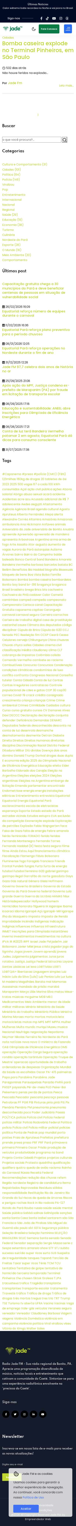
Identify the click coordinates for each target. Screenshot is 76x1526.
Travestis (8, 1293)
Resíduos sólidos (50, 1188)
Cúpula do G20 (51, 630)
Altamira (35, 519)
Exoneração (33, 821)
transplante (52, 1283)
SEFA (37, 1228)
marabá (53, 987)
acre (21, 499)
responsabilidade (14, 1193)
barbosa (37, 565)
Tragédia (36, 1283)
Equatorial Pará (40, 801)
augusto (41, 544)
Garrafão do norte (37, 876)
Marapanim (10, 992)
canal (39, 605)
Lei (28, 967)
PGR (25, 1102)
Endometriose (12, 791)
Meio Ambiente (16, 255)
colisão (56, 655)
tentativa (9, 1268)
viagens (7, 1318)
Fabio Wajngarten (47, 826)
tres (45, 1298)
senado (54, 1238)
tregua (36, 1298)
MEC (49, 997)
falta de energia (34, 831)
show (44, 1248)
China (52, 640)
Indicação (57, 921)
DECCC (14, 715)
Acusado (37, 499)
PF (19, 1102)
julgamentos (39, 956)
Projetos (40, 1158)
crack (30, 695)
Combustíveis (12, 665)
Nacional (8, 205)
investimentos (24, 936)
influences (22, 926)
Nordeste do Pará (15, 240)
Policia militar (38, 1127)
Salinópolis (51, 1213)
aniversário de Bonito (47, 529)
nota (5, 1042)
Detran (47, 735)
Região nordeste (14, 1183)
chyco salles (23, 645)
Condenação (63, 665)
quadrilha (45, 1163)
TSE (4, 1303)
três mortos (21, 1298)
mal (48, 982)
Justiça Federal (36, 961)
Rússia (25, 1173)
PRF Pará (44, 1142)
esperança (10, 811)
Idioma (19, 911)
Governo (8, 886)
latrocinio (55, 961)
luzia (69, 977)
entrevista (47, 796)
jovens (61, 951)
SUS (53, 1253)
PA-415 (51, 1072)
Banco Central (25, 559)
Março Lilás (28, 992)
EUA (54, 816)
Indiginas (8, 926)
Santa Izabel (37, 1218)
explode (49, 821)
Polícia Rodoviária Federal (41, 1122)
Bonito (6, 584)
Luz (63, 977)
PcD (48, 1087)
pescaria (36, 1097)
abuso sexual (33, 494)
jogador (56, 946)
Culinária (8, 235)
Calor (46, 595)
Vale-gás (27, 1308)
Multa (20, 1027)
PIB (31, 1102)
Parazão (48, 1082)
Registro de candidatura (44, 1183)
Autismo (56, 549)
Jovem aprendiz (44, 951)
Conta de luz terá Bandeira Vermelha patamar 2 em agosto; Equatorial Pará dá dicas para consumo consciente (37, 435)
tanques (33, 1258)
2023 (5, 484)
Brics (38, 589)
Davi (5, 715)
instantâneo (59, 931)
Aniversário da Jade (16, 529)
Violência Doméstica (29, 1318)
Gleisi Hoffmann (51, 881)
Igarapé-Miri (52, 911)
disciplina (8, 745)
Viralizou (8, 184)
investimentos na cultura (53, 936)
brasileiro (17, 589)
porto (61, 1132)
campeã (25, 600)
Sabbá (28, 1213)
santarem (54, 1218)
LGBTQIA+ (9, 972)
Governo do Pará (14, 891)
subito (64, 1248)
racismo (55, 1168)
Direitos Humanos (37, 740)
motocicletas (12, 1022)
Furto (39, 866)
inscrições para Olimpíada (31, 931)
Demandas (41, 720)
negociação (38, 1032)
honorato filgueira (32, 906)
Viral (47, 1323)
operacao (21, 1062)
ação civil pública (39, 489)
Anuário (68, 529)
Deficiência (24, 720)
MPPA (56, 1022)
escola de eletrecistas (42, 806)
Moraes (18, 1017)
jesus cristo (42, 946)
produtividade (25, 1152)
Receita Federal (41, 1173)
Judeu (6, 956)
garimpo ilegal (12, 876)
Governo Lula (61, 891)
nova (25, 1042)
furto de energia (55, 866)
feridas (55, 836)
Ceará (53, 635)
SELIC (22, 1238)
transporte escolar (35, 1288)
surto (46, 1253)
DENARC (56, 720)
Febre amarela (58, 831)
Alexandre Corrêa (15, 519)
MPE (41, 1022)
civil (59, 645)
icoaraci (8, 911)
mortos (39, 1017)
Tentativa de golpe (30, 1268)
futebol (7, 871)
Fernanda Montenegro (18, 841)
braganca (59, 584)
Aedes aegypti (31, 504)
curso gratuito (21, 710)
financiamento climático (52, 851)
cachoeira (55, 589)
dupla (69, 755)
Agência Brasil (25, 509)
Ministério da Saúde (51, 1007)
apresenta (10, 539)
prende (7, 1142)
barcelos (50, 565)
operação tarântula (27, 1057)
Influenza (37, 926)
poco (27, 1112)
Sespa (6, 1248)
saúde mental (62, 1208)
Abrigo (18, 494)
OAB (5, 1047)
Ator (31, 544)
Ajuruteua (9, 514)
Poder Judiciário (43, 1112)
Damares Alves (59, 710)
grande (7, 896)
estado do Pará (53, 811)
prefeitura (61, 1137)
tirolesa (47, 1278)
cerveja (22, 640)
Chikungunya (37, 640)
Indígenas (42, 921)
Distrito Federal (58, 745)
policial (53, 1127)
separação (35, 1243)
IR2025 (18, 941)
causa (22, 625)
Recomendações (14, 1178)
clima (52, 650)
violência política (31, 1323)
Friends (60, 861)
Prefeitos (46, 1137)
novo (33, 1042)
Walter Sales (35, 1328)
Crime (50, 700)
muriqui (41, 1027)
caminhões (10, 600)
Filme (65, 846)
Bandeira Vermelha (16, 565)
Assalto (22, 544)
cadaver (35, 595)
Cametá (57, 595)
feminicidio (19, 836)
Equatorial (62, 796)
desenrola (28, 730)
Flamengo (27, 856)
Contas (57, 680)
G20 (41, 871)
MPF (48, 1022)
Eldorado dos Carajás (31, 770)
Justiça (20, 961)
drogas (51, 755)
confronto (21, 675)
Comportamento (14, 260)
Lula (57, 977)
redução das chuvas (41, 1178)
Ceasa (63, 635)
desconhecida (42, 725)
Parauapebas (32, 1082)
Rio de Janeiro (54, 1193)
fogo (22, 861)
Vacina (48, 1303)
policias (64, 1127)
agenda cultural (47, 509)
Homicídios (10, 906)
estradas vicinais (14, 816)
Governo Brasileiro (29, 886)
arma (54, 539)
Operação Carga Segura (35, 1052)
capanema (23, 610)
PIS (63, 1102)
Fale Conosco (49, 29)
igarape (67, 911)
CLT (60, 650)
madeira (12, 982)
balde (58, 554)
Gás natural (19, 881)
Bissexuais (66, 570)
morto (29, 1017)
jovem (27, 951)
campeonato (56, 600)
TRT (57, 1298)
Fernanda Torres (48, 841)
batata (63, 565)
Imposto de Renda (54, 916)
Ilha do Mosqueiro (14, 916)
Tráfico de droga (39, 1293)
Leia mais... (66, 85)
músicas (18, 997)
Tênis (42, 1263)
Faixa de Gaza (12, 831)
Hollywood (39, 901)
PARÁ (59, 1082)
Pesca (57, 1092)
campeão (39, 600)
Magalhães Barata (31, 982)
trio (50, 1298)
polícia (21, 1117)
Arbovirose (26, 539)
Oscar (40, 1072)
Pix (67, 1102)
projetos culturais (59, 1158)
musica (62, 1027)
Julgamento (20, 956)
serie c (68, 1243)
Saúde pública (12, 1213)
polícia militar (12, 1122)
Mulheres (8, 1027)
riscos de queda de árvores (42, 1198)
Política (11, 174)
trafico (24, 1283)
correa (7, 695)
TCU (57, 1263)
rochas (21, 1203)
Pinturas (40, 1102)
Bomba (23, 579)
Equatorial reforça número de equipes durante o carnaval (33, 313)
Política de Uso (33, 1497)
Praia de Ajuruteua (26, 1137)
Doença (47, 750)
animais (60, 524)
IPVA (5, 941)
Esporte (11, 245)
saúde (47, 1208)
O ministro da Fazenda (54, 1042)
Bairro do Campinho (38, 554)
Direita (7, 740)
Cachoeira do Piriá (15, 595)
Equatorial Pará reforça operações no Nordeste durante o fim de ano (33, 350)
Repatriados (11, 1188)
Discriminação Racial (31, 745)
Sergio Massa (52, 1243)
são (65, 1218)
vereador (9, 1313)
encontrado (56, 786)
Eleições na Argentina (34, 781)
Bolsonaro (9, 579)
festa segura (52, 846)
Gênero (33, 881)
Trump (65, 1298)
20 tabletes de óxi (53, 479)
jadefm (57, 941)
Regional (8, 210)
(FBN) (62, 474)
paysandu (19, 1087)
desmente (33, 735)
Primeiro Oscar (26, 1147)
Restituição (36, 1193)
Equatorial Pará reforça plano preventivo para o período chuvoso (36, 331)
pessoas (63, 1097)
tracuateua (10, 1283)
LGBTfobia (44, 967)
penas (22, 1092)
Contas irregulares (15, 685)
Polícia (11, 179)
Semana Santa (37, 1238)
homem (53, 901)
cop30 (61, 690)
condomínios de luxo (48, 670)
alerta (58, 514)
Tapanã (45, 1258)
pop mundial (47, 1132)
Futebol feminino (25, 871)
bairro (18, 554)
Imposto (34, 916)
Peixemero (10, 1092)
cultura (65, 705)
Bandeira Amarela (58, 559)
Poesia (60, 1112)
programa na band (49, 1152)
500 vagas (25, 484)
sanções (66, 1213)
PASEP (6, 1087)
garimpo (62, 871)
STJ (57, 1248)
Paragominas (11, 1082)
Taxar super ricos (25, 1263)
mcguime (31, 997)
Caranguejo (52, 610)
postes (7, 1137)
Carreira (46, 615)
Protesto (31, 1163)
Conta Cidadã (23, 680)
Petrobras (9, 1102)
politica (7, 1132)
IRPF (26, 941)
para (14, 1077)
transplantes (11, 1288)
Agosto (64, 509)
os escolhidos (26, 1072)
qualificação (61, 1163)
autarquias (42, 549)
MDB (42, 997)
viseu (67, 1323)
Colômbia (43, 655)
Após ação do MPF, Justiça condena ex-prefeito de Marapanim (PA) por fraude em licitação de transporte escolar (35, 389)
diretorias (57, 740)
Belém (6, 570)
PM (29, 1107)
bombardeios (61, 579)
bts (44, 589)
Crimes (23, 705)
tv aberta (27, 1303)
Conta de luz (43, 680)
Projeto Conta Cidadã (17, 1158)
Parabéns (25, 1077)
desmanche (44, 730)
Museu (51, 1027)
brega (29, 589)
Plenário (21, 1107)
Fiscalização (11, 856)
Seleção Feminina (41, 1233)
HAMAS (57, 896)
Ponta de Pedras (26, 1132)
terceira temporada (31, 1273)
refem (61, 1178)
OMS (64, 1047)
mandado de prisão (32, 987)
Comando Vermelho (17, 660)
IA (46, 906)
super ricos (34, 1253)
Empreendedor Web (38, 1519)
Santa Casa (19, 1218)
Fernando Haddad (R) (18, 846)
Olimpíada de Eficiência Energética (34, 1047)
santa (6, 1218)
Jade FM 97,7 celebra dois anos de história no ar (37, 369)
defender (9, 720)
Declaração (28, 715)
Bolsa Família (51, 575)
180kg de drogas (28, 479)
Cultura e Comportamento (24, 164)
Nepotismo (56, 1032)
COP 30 (51, 690)
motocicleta (55, 1017)
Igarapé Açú (34, 911)
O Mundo (11, 250)
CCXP (44, 635)
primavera (59, 1142)
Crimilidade (37, 705)
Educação (12, 220)
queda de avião (37, 1168)
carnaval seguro (27, 615)
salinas (38, 1213)
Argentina (42, 539)
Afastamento (52, 504)
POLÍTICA (8, 1117)
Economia (13, 225)
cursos (37, 710)
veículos (41, 1308)
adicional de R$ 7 (56, 499)
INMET (6, 931)
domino (7, 755)
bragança (44, 584)
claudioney (40, 650)
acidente (58, 494)
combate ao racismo (47, 660)
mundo (30, 1027)
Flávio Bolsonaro (47, 856)
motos (27, 1022)
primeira (8, 1147)
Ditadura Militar (13, 750)
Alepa (49, 514)
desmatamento (13, 735)
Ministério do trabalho (18, 1012)
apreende (9, 534)
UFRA (39, 1303)
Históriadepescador (16, 901)
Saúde (10, 215)
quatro (21, 1168)
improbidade (11, 921)
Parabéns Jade (44, 1077)
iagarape (55, 906)
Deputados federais (16, 725)
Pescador (22, 1097)
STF (51, 1248)
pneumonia (40, 1107)
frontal (7, 866)
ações (57, 489)
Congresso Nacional (44, 675)
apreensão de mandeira (51, 534)
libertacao (24, 972)
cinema (50, 645)
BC (71, 565)
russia (38, 1208)
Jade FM (45, 941)
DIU (27, 750)
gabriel (50, 871)
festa (38, 846)
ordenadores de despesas (21, 1067)
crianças (39, 700)
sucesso (8, 1253)
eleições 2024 (39, 775)
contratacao (39, 685)
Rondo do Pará (12, 1208)
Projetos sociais (13, 1163)
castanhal (9, 625)
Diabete (58, 735)
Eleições (23, 775)
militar (6, 1007)
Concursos (45, 665)
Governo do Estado (57, 886)
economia (12, 760)
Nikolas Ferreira (26, 1037)
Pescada (8, 1097)
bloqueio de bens (14, 575)
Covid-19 (19, 695)
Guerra (18, 896)
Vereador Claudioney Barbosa (38, 1313)
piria (49, 1102)
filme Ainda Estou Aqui (18, 851)
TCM (50, 1263)
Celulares (9, 640)
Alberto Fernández (30, 514)
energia (28, 791)
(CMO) (52, 474)
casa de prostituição (57, 620)
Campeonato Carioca (18, 605)
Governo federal (40, 891)
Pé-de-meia (36, 1087)
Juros (52, 956)
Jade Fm (15, 83)
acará (47, 494)
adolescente (11, 504)
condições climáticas (17, 670)
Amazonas (64, 519)
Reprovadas (29, 1188)
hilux (66, 896)
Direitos (18, 740)
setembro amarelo (25, 1248)
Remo (66, 1183)
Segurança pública (55, 1228)
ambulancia (10, 524)
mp (34, 1022)
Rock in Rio (35, 1203)
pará (67, 1082)
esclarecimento (13, 806)
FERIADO (34, 836)
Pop (5, 189)
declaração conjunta (53, 715)
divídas (36, 750)
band (40, 559)
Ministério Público (47, 1012)
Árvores (8, 554)
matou (59, 992)
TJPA (57, 1278)
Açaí (23, 489)
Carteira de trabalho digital (22, 620)
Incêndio (28, 921)
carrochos (60, 615)
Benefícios (19, 570)
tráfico (21, 1293)
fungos (29, 866)
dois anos (60, 750)
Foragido (33, 861)
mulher (66, 1022)
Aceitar (26, 1509)
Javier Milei (25, 946)
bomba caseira (40, 579)
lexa (33, 967)
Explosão (26, 826)
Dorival (40, 755)
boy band (19, 584)
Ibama (67, 906)
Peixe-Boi (59, 1087)
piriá (56, 1102)
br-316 (31, 584)
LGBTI (57, 967)
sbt (30, 1228)
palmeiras (64, 1072)
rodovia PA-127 (54, 1203)
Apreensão (25, 534)
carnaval (8, 615)
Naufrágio (22, 1032)
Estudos (32, 816)
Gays (69, 876)
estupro (44, 816)
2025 (13, 484)
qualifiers (8, 1168)
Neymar (8, 1037)
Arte (13, 544)
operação (9, 1052)
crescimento (11, 700)
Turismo (8, 230)
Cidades (8, 37)
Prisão (42, 1147)
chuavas (63, 640)
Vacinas (59, 1303)
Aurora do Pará (23, 549)
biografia (51, 570)
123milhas (9, 479)
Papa (6, 1077)
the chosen (24, 1278)
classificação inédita (16, 650)
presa (18, 1142)
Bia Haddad (36, 570)
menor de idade (58, 1002)
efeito (57, 765)
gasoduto (58, 876)
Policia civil (20, 1127)
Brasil (6, 589)
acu (27, 499)
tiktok (37, 1278)
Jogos (18, 951)
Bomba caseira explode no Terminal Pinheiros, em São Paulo (38, 50)
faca (63, 826)
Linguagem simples (47, 972)
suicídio (20, 1253)
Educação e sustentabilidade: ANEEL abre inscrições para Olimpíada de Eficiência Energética (36, 412)
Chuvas (7, 645)
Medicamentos (13, 1002)
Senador (20, 1243)
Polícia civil (34, 1117)
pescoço (50, 1097)
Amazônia (49, 519)
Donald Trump (24, 755)
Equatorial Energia (15, 801)
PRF (34, 1142)
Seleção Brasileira (15, 1233)
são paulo (21, 1228)
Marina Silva (44, 992)
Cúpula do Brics (29, 630)
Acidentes (9, 499)
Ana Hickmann (30, 524)
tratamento (59, 1288)
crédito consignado (49, 695)
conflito (7, 675)
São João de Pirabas (31, 1223)
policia (7, 1127)
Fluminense (10, 861)
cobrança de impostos (18, 655)
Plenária (8, 1107)
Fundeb (18, 866)
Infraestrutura (55, 926)
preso (27, 1142)
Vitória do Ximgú (14, 1328)
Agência (8, 509)
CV (45, 710)
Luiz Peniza (46, 977)
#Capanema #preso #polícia (24, 474)
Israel (34, 941)
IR (11, 941)
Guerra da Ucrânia (38, 896)
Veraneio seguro (60, 1308)
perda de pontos (40, 1092)
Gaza (6, 881)
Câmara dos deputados (44, 625)
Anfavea (48, 524)
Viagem (66, 1313)
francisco (47, 861)
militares (18, 1007)
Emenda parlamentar (31, 786)
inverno (7, 936)
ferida (45, 836)
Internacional (12, 200)
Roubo (28, 1208)
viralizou (57, 1323)
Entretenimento (13, 195)
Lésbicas (19, 967)
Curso (6, 710)
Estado (36, 811)
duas (60, 755)
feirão (6, 836)
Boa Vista (34, 575)
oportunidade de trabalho (48, 1062)
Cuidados (52, 705)
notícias (15, 1042)
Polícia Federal (54, 1117)
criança (27, 700)
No (40, 1037)
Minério (30, 1007)
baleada (8, 559)
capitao (37, 610)
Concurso (30, 665)
